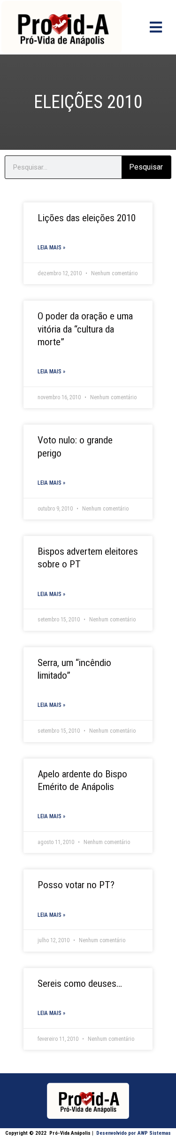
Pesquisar (146, 167)
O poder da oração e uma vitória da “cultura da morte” (85, 329)
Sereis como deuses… (80, 983)
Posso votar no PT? (76, 885)
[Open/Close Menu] (155, 27)
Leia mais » (51, 247)
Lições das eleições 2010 (87, 218)
